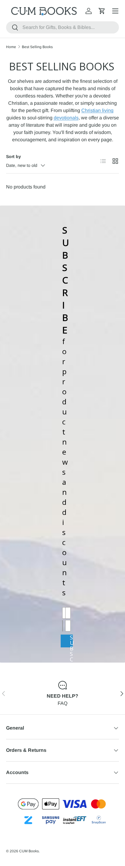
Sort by (13, 156)
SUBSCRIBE (71, 641)
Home (11, 47)
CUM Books (29, 851)
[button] (102, 11)
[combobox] (62, 27)
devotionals (66, 117)
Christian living (97, 110)
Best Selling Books (37, 47)
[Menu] (115, 11)
